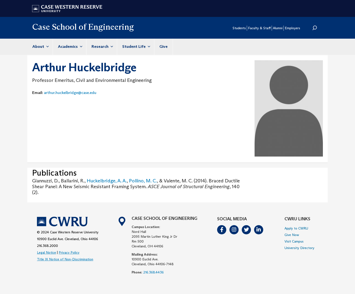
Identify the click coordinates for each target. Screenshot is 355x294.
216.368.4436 (153, 272)
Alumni (278, 28)
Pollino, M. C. (143, 181)
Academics (68, 46)
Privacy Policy (69, 252)
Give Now (291, 235)
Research (100, 46)
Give (163, 46)
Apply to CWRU (296, 228)
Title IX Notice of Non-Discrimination (65, 259)
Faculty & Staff (259, 28)
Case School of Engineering (83, 27)
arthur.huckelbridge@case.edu (70, 92)
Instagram (234, 229)
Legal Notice (46, 252)
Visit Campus (294, 241)
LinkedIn (259, 229)
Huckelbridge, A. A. (107, 181)
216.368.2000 (47, 246)
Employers (292, 28)
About (38, 46)
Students (239, 28)
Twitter (246, 229)
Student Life (134, 46)
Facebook (222, 229)
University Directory (299, 248)
